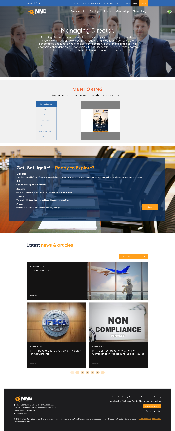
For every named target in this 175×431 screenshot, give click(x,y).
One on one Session (46, 131)
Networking (156, 401)
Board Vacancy (155, 397)
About (76, 3)
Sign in (149, 207)
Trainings (126, 401)
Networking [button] (139, 11)
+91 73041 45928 (21, 413)
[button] (169, 12)
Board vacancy (115, 3)
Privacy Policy (156, 418)
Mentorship (144, 401)
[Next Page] (103, 372)
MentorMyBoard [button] (34, 3)
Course (46, 115)
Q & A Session (46, 137)
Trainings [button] (95, 11)
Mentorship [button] (122, 11)
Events (135, 401)
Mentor (46, 109)
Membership (115, 401)
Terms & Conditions (145, 418)
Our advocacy (84, 3)
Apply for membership (152, 406)
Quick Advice (46, 120)
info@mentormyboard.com (26, 410)
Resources (144, 397)
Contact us (126, 3)
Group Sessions (46, 126)
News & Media (95, 3)
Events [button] (107, 11)
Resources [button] (105, 3)
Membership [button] (78, 11)
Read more (33, 295)
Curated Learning (46, 104)
